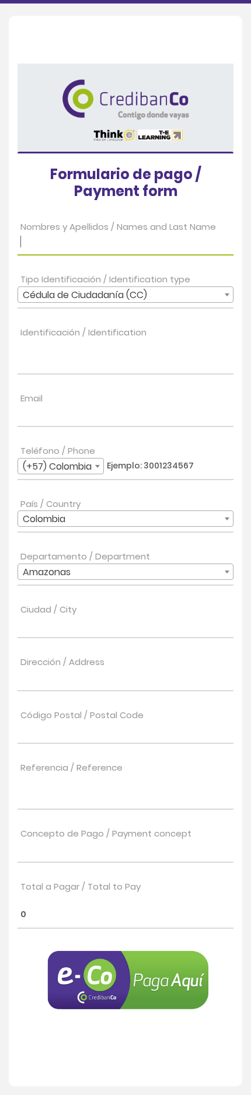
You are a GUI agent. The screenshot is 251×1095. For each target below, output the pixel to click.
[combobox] (125, 294)
